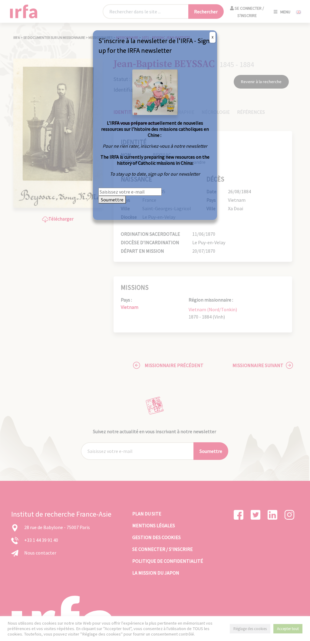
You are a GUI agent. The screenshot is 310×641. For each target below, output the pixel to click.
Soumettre (112, 200)
